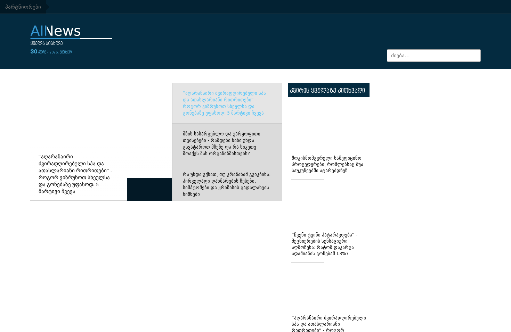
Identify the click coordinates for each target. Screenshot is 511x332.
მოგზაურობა (322, 77)
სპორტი (210, 6)
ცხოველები (373, 6)
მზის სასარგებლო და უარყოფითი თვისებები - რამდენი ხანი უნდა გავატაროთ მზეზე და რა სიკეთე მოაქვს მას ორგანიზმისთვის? (221, 158)
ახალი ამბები (72, 6)
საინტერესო (372, 77)
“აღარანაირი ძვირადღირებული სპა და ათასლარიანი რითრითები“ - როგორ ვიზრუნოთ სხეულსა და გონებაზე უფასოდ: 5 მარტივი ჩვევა (224, 117)
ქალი (106, 6)
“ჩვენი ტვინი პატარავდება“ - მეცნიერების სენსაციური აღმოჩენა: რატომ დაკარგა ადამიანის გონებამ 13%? (325, 258)
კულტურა (275, 77)
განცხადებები (420, 6)
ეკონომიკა (107, 77)
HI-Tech (238, 77)
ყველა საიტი (334, 6)
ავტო (237, 6)
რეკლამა (464, 6)
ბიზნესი (263, 6)
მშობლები (296, 6)
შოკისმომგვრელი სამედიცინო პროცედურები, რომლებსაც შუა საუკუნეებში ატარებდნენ (327, 178)
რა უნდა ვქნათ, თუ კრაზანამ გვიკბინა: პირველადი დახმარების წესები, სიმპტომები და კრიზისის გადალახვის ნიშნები (226, 198)
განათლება (198, 77)
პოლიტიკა (420, 77)
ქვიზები (461, 77)
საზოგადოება (57, 77)
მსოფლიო (152, 77)
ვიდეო (182, 6)
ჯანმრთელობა (140, 6)
